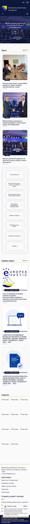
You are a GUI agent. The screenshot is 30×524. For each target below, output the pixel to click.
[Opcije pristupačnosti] (28, 2)
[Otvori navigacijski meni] (27, 14)
